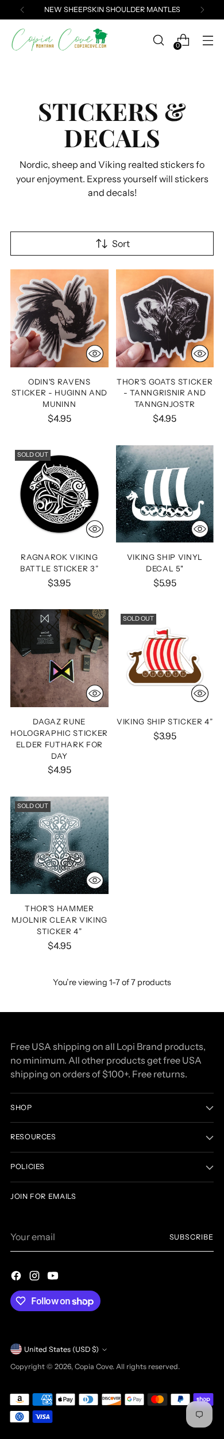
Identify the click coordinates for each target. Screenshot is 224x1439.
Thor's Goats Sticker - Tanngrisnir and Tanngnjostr (165, 393)
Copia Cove (94, 1366)
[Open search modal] (158, 40)
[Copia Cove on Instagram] (36, 1277)
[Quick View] (95, 353)
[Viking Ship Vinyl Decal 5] (165, 494)
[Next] (202, 9)
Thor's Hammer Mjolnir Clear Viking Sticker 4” (59, 920)
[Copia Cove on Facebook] (17, 1277)
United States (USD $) (61, 1349)
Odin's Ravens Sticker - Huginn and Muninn (59, 393)
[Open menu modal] (207, 40)
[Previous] (22, 9)
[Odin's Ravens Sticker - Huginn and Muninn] (59, 318)
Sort (121, 243)
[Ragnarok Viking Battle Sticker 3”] (59, 494)
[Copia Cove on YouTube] (54, 1277)
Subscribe (191, 1237)
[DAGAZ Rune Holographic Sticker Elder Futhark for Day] (59, 658)
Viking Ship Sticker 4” (165, 721)
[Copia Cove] (59, 40)
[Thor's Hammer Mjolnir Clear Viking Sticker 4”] (59, 846)
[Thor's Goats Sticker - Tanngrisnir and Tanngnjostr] (165, 318)
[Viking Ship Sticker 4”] (165, 658)
